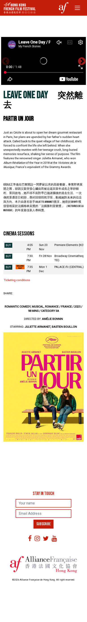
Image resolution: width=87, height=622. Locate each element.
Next (81, 61)
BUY (8, 245)
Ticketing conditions (16, 280)
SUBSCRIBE (43, 524)
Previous (5, 61)
